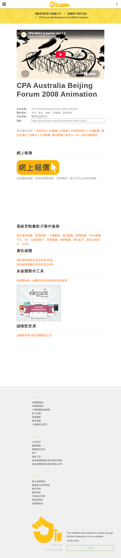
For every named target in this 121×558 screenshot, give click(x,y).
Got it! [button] (90, 548)
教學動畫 (81, 235)
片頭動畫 (45, 135)
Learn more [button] (73, 540)
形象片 (33, 135)
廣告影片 (78, 239)
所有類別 (41, 130)
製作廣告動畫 (25, 235)
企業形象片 (37, 239)
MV (78, 135)
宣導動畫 (52, 239)
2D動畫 (53, 130)
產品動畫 (58, 135)
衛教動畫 (65, 239)
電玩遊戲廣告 (90, 135)
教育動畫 (40, 235)
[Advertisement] (60, 201)
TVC (19, 239)
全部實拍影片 (79, 130)
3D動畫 (64, 130)
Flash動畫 (95, 235)
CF (26, 239)
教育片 (69, 135)
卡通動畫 (94, 130)
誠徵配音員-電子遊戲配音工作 (34, 335)
